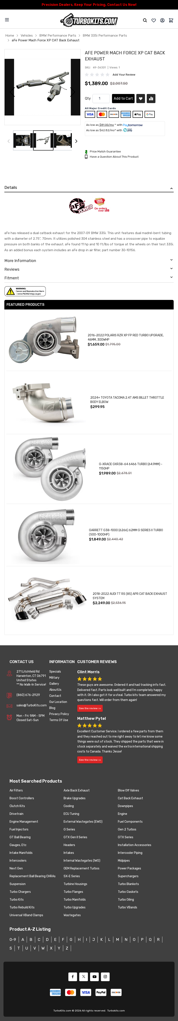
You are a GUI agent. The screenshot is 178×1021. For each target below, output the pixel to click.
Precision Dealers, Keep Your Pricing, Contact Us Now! (89, 5)
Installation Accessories (134, 845)
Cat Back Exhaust (130, 798)
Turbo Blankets (128, 884)
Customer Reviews (97, 661)
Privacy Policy (59, 714)
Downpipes (125, 806)
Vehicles (27, 35)
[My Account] (162, 20)
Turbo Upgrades (75, 907)
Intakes (69, 853)
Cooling (69, 806)
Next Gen (16, 868)
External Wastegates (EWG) (83, 822)
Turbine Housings (75, 884)
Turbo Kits (17, 899)
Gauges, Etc (18, 845)
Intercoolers (18, 860)
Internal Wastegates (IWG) (82, 860)
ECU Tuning (71, 814)
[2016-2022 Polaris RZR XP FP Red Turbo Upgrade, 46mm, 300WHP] (44, 340)
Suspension (18, 884)
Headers (69, 845)
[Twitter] (83, 976)
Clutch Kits (17, 806)
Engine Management (24, 822)
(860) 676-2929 (28, 695)
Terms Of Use (58, 720)
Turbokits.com (116, 1010)
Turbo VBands (127, 907)
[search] (145, 20)
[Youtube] (94, 976)
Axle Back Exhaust (77, 790)
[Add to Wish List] (140, 98)
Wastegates (72, 915)
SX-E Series (72, 876)
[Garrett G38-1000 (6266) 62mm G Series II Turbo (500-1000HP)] (45, 535)
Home (9, 35)
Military (54, 678)
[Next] (76, 141)
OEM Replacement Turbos (81, 868)
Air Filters (16, 790)
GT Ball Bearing (20, 837)
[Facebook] (72, 976)
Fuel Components (130, 822)
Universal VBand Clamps (26, 915)
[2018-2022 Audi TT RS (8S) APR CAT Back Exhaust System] (47, 598)
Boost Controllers (22, 798)
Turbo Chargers (20, 892)
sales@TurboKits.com (31, 705)
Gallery (54, 684)
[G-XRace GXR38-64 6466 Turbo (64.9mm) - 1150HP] (50, 469)
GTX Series (125, 837)
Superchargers (128, 876)
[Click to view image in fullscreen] (42, 87)
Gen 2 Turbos (127, 829)
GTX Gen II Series (75, 837)
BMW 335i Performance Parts (105, 35)
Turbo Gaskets (128, 892)
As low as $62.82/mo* (101, 130)
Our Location (58, 702)
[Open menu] (7, 19)
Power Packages (129, 868)
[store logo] (89, 20)
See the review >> (90, 708)
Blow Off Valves (128, 790)
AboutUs (55, 690)
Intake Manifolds (21, 853)
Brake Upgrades (75, 798)
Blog (52, 708)
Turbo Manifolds (75, 899)
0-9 (13, 939)
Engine (122, 814)
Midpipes (124, 860)
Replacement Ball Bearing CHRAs (33, 876)
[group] (98, 74)
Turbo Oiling (126, 899)
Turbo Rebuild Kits (22, 907)
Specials (55, 671)
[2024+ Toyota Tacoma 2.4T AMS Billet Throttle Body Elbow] (46, 402)
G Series (69, 829)
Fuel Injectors (19, 829)
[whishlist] (153, 20)
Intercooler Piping (130, 853)
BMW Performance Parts (57, 35)
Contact (55, 696)
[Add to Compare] (151, 98)
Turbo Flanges (73, 892)
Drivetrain (16, 814)
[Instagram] (105, 976)
